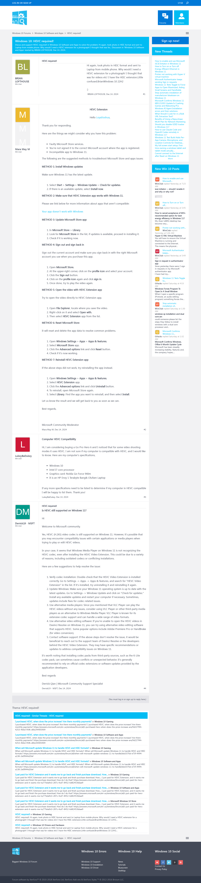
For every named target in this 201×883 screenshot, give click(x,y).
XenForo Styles (90, 879)
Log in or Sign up (21, 2)
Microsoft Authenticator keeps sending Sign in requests (168, 80)
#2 (145, 429)
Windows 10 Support (90, 861)
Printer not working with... (174, 227)
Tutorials (122, 864)
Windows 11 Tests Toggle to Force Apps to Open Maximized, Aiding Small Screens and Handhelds (170, 87)
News (120, 861)
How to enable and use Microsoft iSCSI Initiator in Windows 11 (170, 62)
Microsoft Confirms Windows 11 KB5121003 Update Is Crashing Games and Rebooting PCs (169, 103)
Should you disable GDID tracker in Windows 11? (169, 125)
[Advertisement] (64, 81)
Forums (162, 22)
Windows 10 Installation (92, 864)
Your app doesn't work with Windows (62, 211)
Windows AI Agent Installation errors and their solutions (168, 109)
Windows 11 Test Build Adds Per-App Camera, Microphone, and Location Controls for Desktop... (170, 140)
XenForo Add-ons (73, 879)
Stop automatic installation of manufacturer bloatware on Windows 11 (168, 95)
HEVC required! (22, 814)
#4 (145, 688)
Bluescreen (123, 867)
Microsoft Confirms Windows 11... (171, 332)
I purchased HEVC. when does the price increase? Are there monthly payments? (53, 721)
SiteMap (122, 870)
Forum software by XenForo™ (38, 879)
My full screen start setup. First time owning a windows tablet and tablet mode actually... (170, 148)
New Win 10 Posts (167, 168)
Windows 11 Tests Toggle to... (174, 279)
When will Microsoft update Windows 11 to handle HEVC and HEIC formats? (52, 747)
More (170, 158)
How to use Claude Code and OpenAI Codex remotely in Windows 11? (168, 132)
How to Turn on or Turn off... (173, 204)
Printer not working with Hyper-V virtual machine (170, 75)
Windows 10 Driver (90, 867)
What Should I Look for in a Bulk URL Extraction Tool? (169, 115)
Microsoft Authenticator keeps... (173, 251)
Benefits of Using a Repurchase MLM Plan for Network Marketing (170, 120)
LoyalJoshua (103, 117)
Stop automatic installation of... (169, 304)
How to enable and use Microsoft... (173, 179)
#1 (144, 94)
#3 (145, 497)
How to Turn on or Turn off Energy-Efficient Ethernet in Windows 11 (167, 69)
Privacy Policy (161, 869)
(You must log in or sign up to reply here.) (127, 699)
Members (180, 22)
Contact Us (160, 866)
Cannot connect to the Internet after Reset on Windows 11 (169, 154)
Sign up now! (170, 40)
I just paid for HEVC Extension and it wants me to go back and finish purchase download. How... (61, 774)
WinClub (159, 183)
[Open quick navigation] (187, 33)
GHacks (158, 283)
